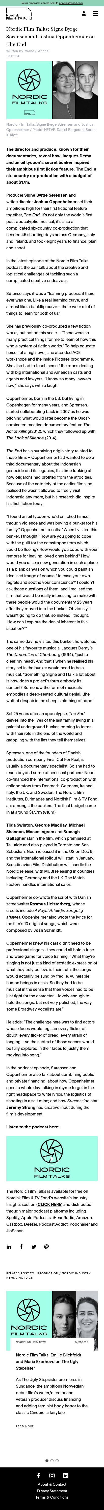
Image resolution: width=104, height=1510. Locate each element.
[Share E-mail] (46, 1247)
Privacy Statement (52, 1490)
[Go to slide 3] (57, 1460)
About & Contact (52, 1484)
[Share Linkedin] (9, 1247)
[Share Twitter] (34, 1247)
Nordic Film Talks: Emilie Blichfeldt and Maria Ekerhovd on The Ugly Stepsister (48, 1361)
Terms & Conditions (52, 1497)
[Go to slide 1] (46, 1460)
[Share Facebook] (21, 1247)
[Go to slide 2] (52, 1460)
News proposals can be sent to (52, 3)
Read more (25, 1426)
